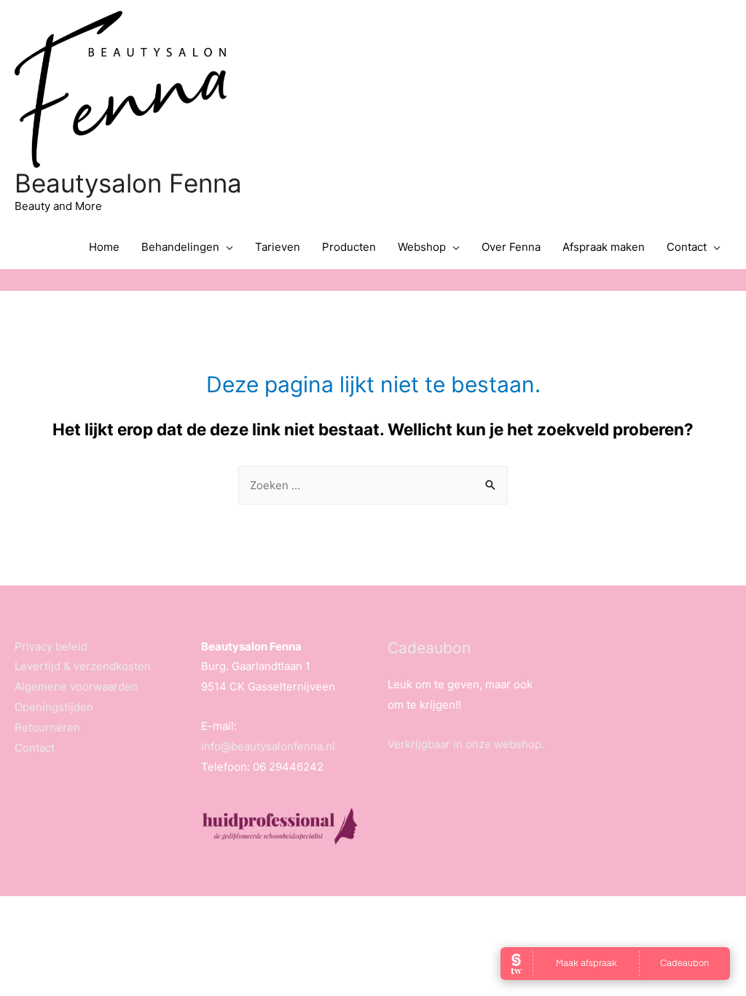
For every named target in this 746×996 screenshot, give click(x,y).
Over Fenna (511, 247)
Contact (687, 247)
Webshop (422, 247)
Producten (349, 247)
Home (104, 247)
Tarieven (277, 247)
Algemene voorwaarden (76, 686)
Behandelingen (180, 247)
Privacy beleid (51, 646)
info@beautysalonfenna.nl (268, 746)
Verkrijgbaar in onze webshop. (466, 744)
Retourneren (47, 727)
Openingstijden (54, 707)
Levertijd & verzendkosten (83, 666)
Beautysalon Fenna (128, 183)
